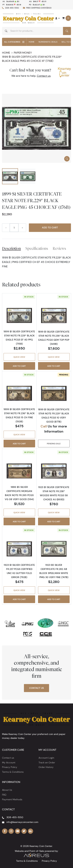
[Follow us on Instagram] (11, 831)
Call (44, 426)
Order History (46, 767)
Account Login (46, 757)
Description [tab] (11, 248)
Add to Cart (50, 227)
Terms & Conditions (13, 771)
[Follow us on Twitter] (24, 831)
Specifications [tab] (36, 248)
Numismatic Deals (48, 41)
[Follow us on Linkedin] (30, 831)
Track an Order (47, 762)
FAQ (4, 794)
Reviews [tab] (59, 248)
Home (31, 41)
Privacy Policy (9, 767)
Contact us (44, 75)
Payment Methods (12, 799)
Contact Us (36, 687)
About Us (7, 789)
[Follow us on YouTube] (17, 831)
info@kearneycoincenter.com (22, 822)
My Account (8, 762)
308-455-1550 (12, 7)
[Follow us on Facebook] (4, 831)
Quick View (19, 357)
